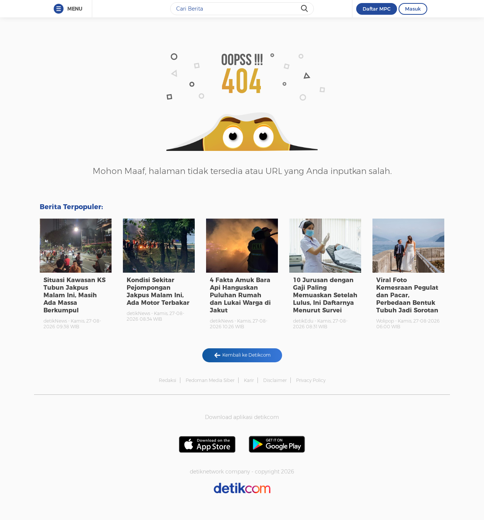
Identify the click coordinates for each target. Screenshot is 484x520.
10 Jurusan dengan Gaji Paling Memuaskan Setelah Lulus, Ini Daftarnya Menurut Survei (325, 295)
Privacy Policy (311, 380)
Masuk (413, 9)
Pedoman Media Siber (210, 380)
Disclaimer (275, 380)
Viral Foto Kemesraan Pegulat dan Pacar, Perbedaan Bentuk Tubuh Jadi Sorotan (407, 295)
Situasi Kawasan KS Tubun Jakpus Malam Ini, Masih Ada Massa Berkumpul (74, 295)
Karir (249, 380)
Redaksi (167, 380)
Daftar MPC (377, 9)
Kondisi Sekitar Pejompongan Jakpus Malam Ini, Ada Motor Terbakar (158, 291)
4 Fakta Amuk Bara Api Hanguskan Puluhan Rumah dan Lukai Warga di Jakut (240, 295)
